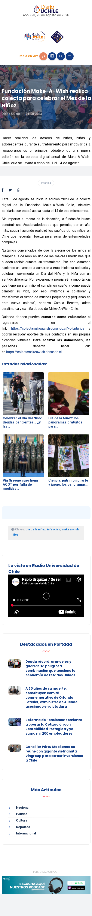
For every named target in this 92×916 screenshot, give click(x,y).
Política (21, 814)
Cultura (21, 820)
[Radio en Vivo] (43, 56)
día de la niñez (35, 529)
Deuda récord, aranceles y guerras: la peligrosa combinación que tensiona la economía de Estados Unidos (50, 668)
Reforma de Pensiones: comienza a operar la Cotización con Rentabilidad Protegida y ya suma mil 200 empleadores (53, 727)
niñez (14, 534)
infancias (53, 529)
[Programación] (52, 56)
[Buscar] (61, 56)
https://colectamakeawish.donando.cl (34, 352)
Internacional (26, 833)
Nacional (22, 807)
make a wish (70, 529)
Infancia (46, 182)
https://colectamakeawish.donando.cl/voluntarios (48, 328)
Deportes (23, 827)
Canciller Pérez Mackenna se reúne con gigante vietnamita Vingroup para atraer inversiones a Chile (54, 754)
